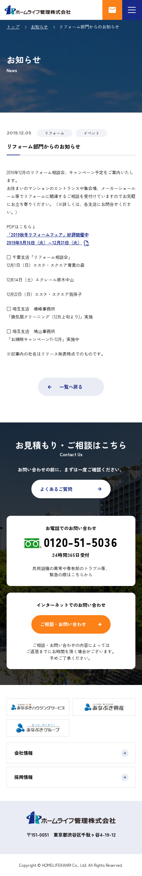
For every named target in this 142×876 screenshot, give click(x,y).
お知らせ (39, 27)
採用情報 (23, 777)
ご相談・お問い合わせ (63, 624)
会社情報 (23, 753)
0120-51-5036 (81, 542)
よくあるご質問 (56, 489)
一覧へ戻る (71, 386)
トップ (13, 27)
